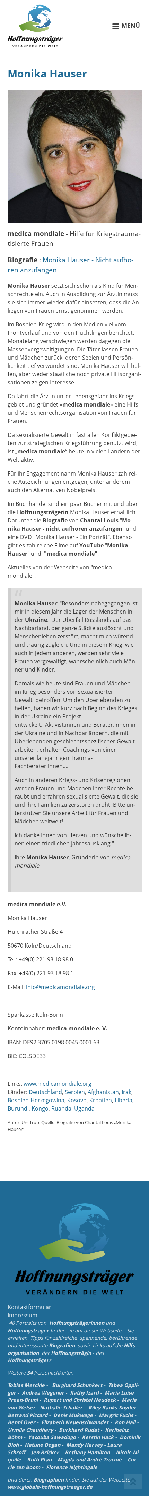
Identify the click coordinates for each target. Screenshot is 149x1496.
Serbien (75, 1092)
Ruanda (61, 1108)
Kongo (40, 1108)
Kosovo (77, 1100)
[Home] (35, 25)
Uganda (84, 1108)
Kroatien (100, 1100)
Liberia (123, 1100)
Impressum (22, 1315)
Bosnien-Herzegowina (36, 1100)
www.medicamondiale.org (57, 1083)
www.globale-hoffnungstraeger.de (50, 1487)
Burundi (18, 1108)
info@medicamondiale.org (60, 987)
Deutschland (45, 1092)
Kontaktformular (29, 1307)
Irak (126, 1092)
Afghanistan (103, 1092)
